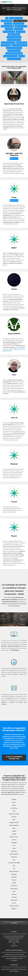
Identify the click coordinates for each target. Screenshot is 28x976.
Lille (14, 868)
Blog (14, 943)
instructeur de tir (9, 29)
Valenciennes (14, 900)
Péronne (14, 880)
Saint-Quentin (14, 888)
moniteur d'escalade (5, 45)
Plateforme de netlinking (14, 942)
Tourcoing (14, 897)
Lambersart (14, 857)
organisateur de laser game (14, 50)
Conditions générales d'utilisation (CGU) (14, 938)
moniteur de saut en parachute (8, 42)
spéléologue (21, 56)
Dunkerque (14, 851)
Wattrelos (14, 908)
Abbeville (14, 799)
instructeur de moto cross (21, 26)
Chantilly (14, 834)
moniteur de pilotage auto (14, 34)
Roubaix (14, 882)
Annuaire (6, 936)
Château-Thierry (14, 836)
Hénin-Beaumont (14, 854)
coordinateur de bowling (6, 20)
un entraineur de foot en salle (14, 59)
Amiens (14, 805)
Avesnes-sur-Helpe (14, 813)
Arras (14, 811)
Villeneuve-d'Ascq (14, 905)
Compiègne (14, 842)
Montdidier (14, 877)
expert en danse (8, 23)
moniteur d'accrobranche (9, 31)
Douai (14, 848)
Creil (14, 845)
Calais (14, 828)
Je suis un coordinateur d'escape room (14, 757)
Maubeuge (14, 874)
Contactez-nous (14, 945)
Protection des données (14, 940)
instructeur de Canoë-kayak (7, 26)
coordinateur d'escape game (20, 20)
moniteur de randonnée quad (14, 39)
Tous (7, 18)
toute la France (15, 650)
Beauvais (14, 816)
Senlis (14, 891)
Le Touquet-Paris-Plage (14, 862)
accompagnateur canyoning (16, 18)
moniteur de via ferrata (22, 42)
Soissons (14, 894)
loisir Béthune (14, 960)
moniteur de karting (20, 31)
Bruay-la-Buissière (14, 825)
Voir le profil (15, 158)
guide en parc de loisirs (18, 23)
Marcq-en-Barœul (14, 871)
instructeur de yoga (18, 29)
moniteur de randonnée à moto (14, 37)
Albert (14, 802)
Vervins (14, 903)
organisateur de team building (10, 56)
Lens (14, 865)
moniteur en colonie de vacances (19, 45)
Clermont (14, 839)
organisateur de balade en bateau (14, 48)
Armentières (14, 808)
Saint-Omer (14, 885)
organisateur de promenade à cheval (14, 53)
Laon (14, 859)
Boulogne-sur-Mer (14, 822)
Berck (14, 819)
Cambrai (14, 831)
